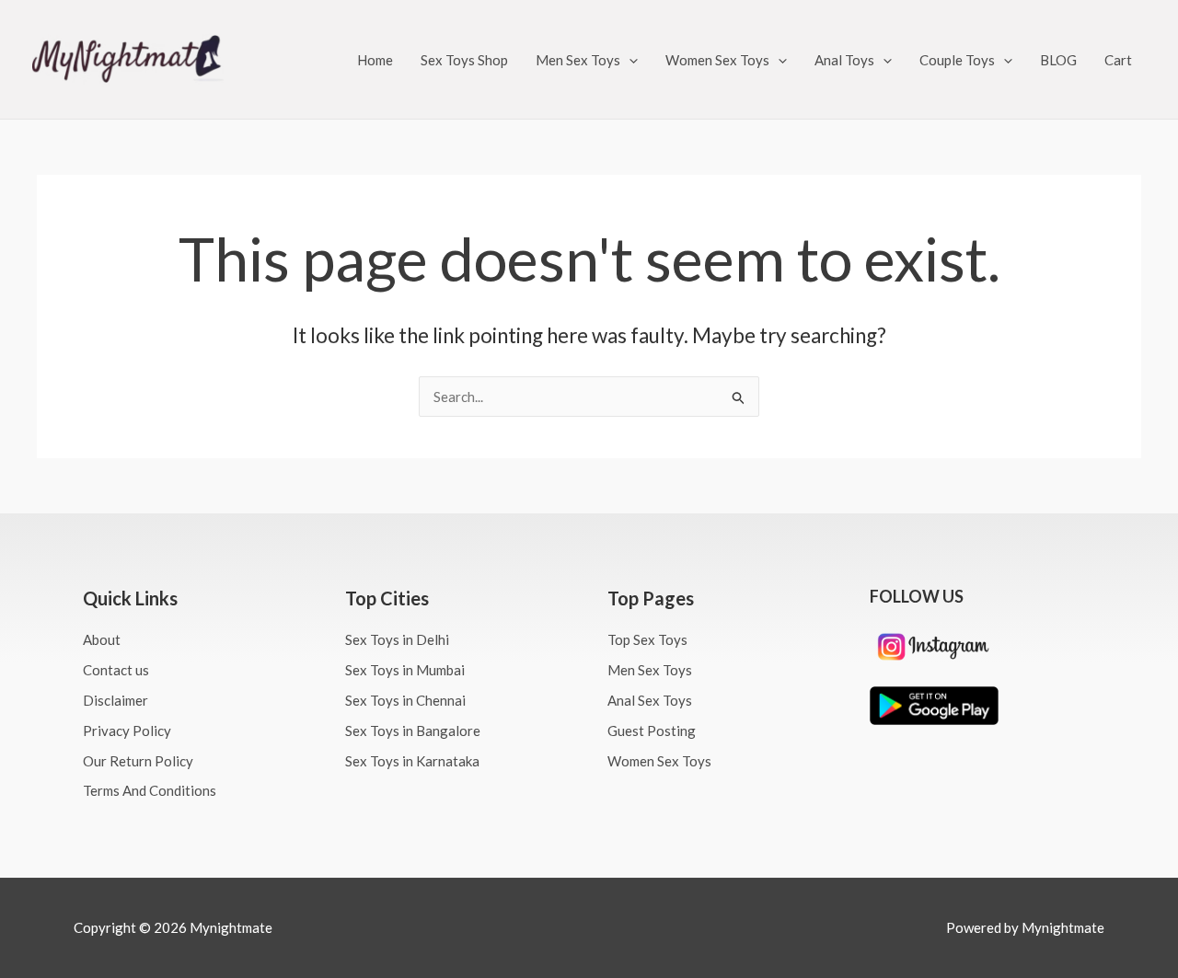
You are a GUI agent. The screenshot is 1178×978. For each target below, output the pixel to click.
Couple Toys (957, 60)
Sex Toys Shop (464, 60)
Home (375, 60)
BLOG (1058, 60)
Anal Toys (844, 60)
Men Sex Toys (578, 60)
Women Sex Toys (717, 60)
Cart (1118, 60)
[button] (629, 60)
